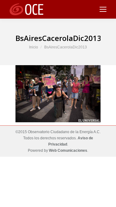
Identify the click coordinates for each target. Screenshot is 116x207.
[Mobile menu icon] (103, 9)
